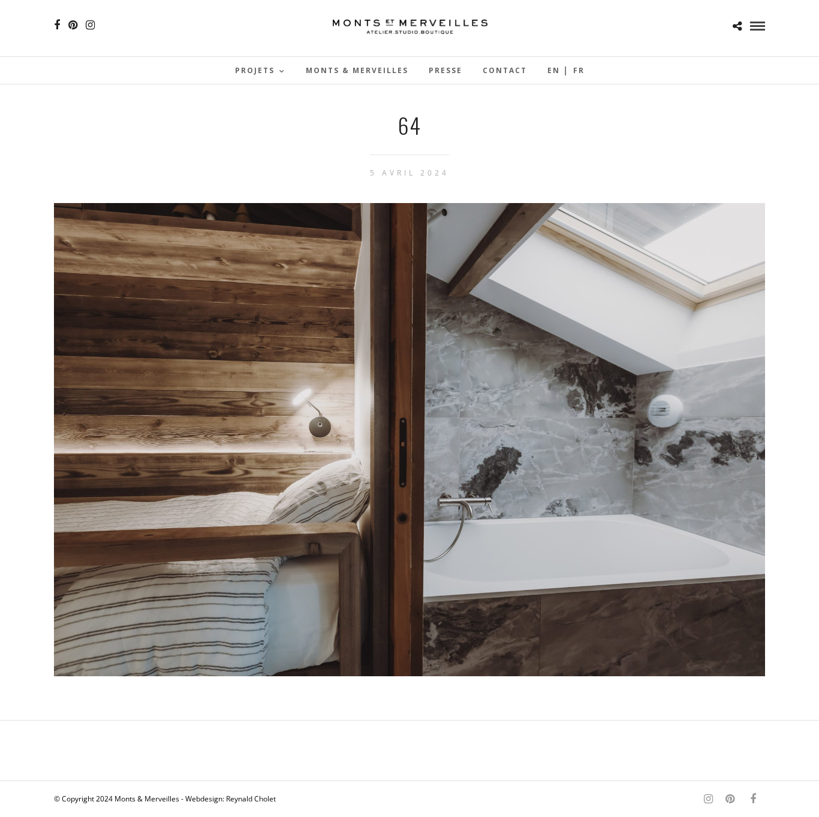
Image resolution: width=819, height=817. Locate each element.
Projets (255, 70)
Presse (445, 70)
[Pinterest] (72, 25)
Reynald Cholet (251, 799)
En (553, 70)
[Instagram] (90, 25)
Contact (505, 70)
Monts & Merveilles (357, 70)
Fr (579, 70)
